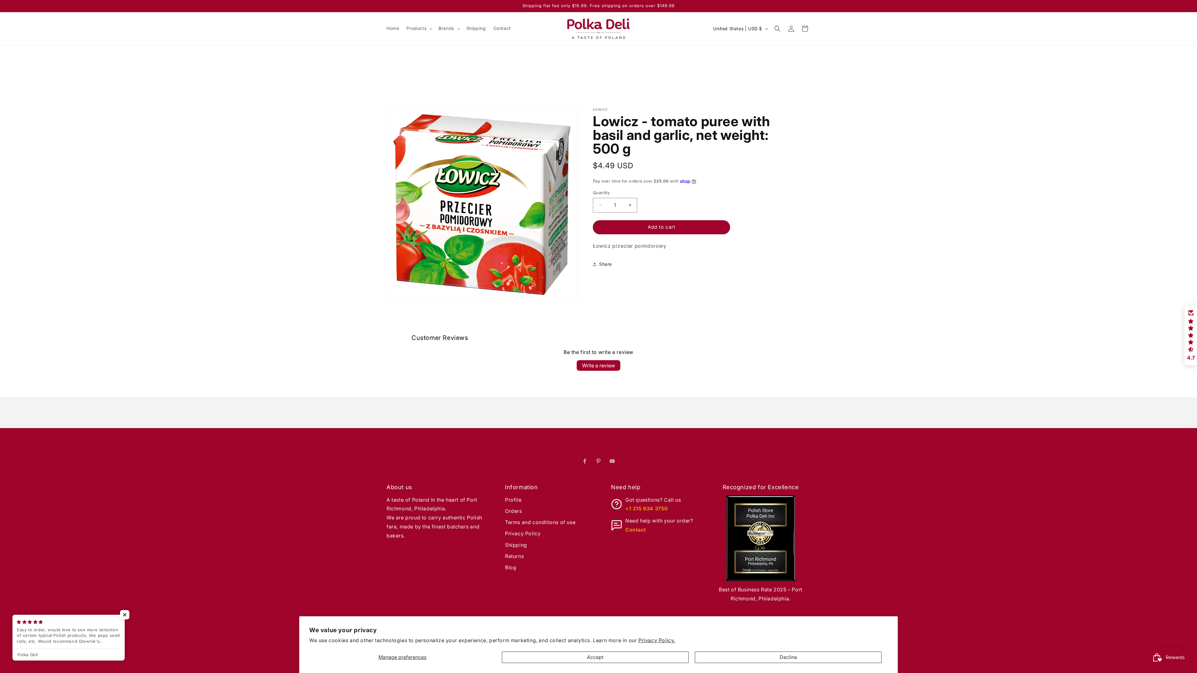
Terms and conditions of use (540, 522)
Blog (510, 567)
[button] (419, 28)
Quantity (601, 192)
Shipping (516, 545)
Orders (513, 511)
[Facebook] (585, 461)
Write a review (598, 365)
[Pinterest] (598, 461)
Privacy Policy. (656, 640)
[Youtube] (612, 461)
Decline (788, 657)
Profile (513, 500)
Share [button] (605, 264)
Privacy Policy (523, 533)
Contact (635, 530)
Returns (514, 556)
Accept (595, 657)
